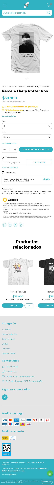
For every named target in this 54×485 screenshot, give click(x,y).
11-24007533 (11, 371)
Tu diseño (6, 329)
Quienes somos (9, 353)
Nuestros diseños (16, 86)
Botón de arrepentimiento (13, 471)
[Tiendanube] (10, 475)
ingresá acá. (42, 468)
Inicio (4, 86)
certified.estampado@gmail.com (20, 376)
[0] (49, 6)
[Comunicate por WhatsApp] (50, 473)
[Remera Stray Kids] (29, 305)
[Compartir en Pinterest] (21, 226)
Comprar (13, 305)
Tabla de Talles (8, 339)
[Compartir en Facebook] (10, 226)
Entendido (47, 482)
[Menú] (5, 5)
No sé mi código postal (10, 167)
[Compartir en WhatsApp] (4, 225)
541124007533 (12, 367)
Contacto (6, 349)
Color (4, 132)
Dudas (5, 344)
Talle (3, 121)
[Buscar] (49, 13)
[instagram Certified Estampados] (5, 397)
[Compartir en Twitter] (16, 226)
